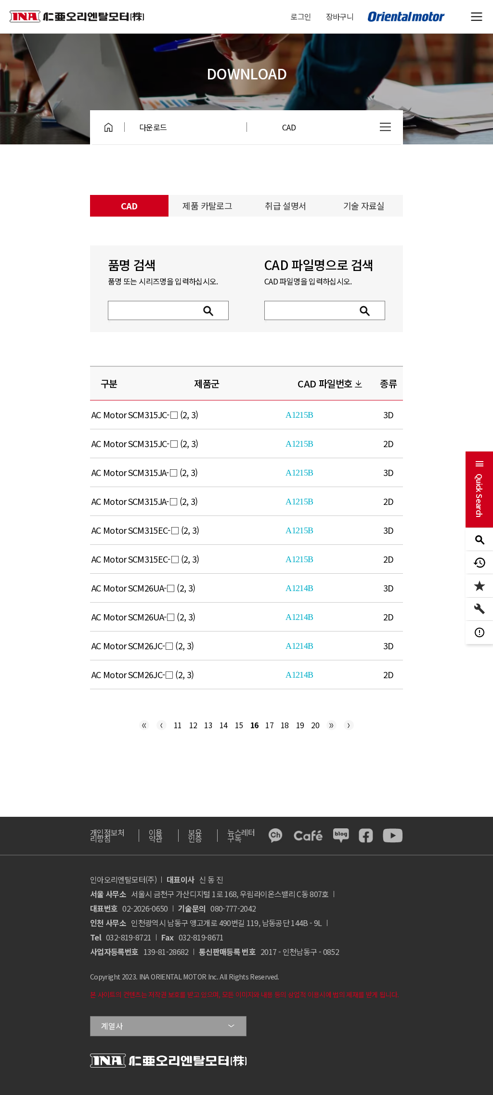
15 (239, 725)
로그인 (300, 16)
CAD (289, 127)
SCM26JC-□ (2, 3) (161, 645)
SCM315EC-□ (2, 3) (163, 530)
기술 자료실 (364, 205)
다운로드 (153, 127)
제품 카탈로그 (207, 205)
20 (315, 725)
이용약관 (156, 835)
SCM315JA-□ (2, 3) (163, 472)
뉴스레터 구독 (241, 835)
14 (224, 725)
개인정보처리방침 (107, 835)
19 (300, 725)
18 (285, 725)
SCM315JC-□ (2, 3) (163, 414)
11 (178, 725)
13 (208, 725)
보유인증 (195, 835)
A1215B (299, 415)
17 (269, 725)
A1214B (299, 588)
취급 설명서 (285, 205)
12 (193, 725)
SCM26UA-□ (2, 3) (161, 587)
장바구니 (339, 16)
